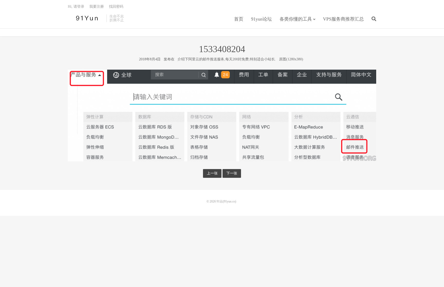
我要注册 (96, 6)
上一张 (212, 173)
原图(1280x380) (291, 59)
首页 (238, 19)
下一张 (231, 173)
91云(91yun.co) (86, 18)
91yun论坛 (261, 19)
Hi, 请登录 (76, 6)
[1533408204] (222, 115)
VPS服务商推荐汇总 (343, 19)
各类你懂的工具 (296, 19)
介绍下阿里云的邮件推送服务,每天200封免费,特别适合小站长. (227, 59)
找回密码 (116, 6)
